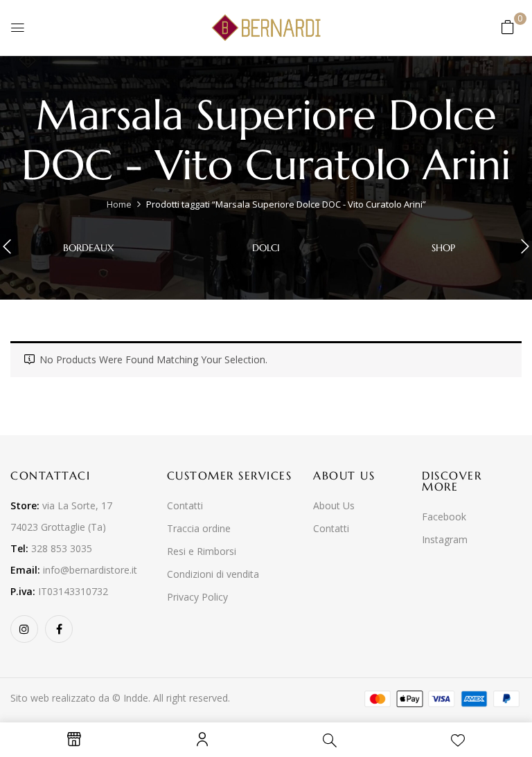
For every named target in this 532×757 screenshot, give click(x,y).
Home (119, 204)
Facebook (444, 516)
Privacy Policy (197, 596)
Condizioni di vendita (213, 574)
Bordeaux (88, 248)
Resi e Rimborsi (201, 551)
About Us (334, 505)
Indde (135, 697)
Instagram (445, 539)
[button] (508, 26)
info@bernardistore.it (90, 569)
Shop (443, 248)
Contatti (185, 505)
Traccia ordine (199, 528)
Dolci (266, 248)
